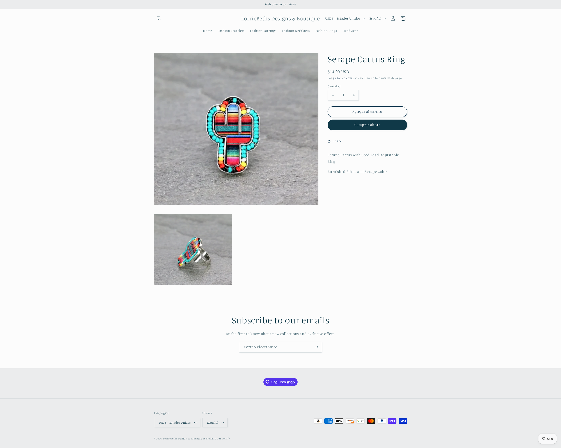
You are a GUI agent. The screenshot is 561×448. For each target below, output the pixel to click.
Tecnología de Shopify (216, 438)
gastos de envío (343, 78)
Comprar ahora (367, 125)
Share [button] (337, 141)
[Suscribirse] (317, 347)
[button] (159, 18)
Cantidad (334, 86)
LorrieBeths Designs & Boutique (182, 438)
